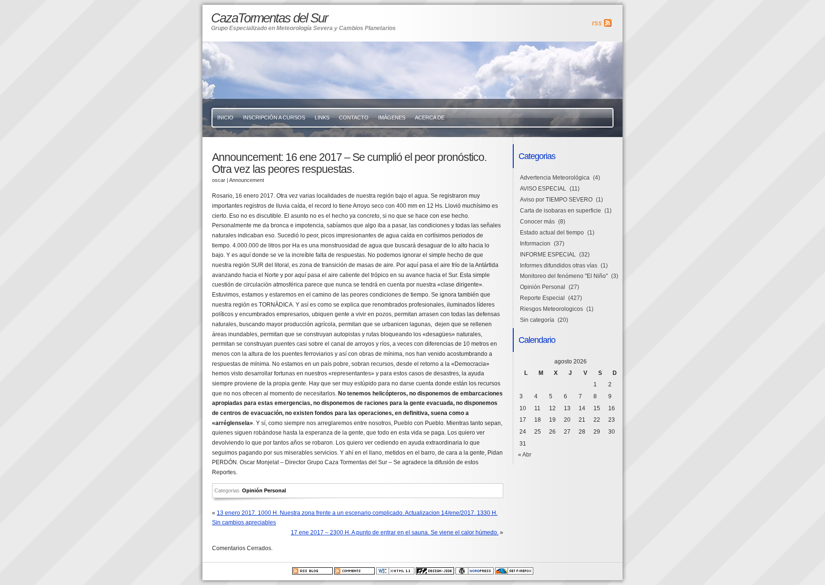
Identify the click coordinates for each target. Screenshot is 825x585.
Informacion (535, 243)
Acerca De (429, 117)
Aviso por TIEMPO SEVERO (556, 199)
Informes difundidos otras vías (558, 265)
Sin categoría (537, 320)
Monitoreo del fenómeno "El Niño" (564, 276)
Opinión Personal (264, 490)
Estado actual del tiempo (552, 232)
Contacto (354, 117)
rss (597, 23)
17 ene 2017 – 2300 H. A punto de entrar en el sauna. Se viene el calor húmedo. (394, 532)
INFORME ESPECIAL (548, 254)
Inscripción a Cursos (274, 117)
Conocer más (537, 221)
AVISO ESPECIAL (543, 188)
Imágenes (391, 117)
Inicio (225, 117)
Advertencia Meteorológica (555, 177)
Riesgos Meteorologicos (551, 309)
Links (322, 117)
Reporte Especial (542, 298)
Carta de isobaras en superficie (560, 210)
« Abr (524, 454)
